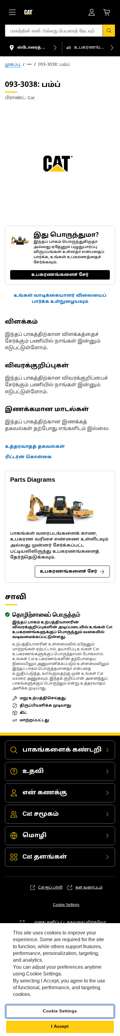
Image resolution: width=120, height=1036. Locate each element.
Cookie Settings (66, 905)
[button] (60, 299)
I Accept (60, 1026)
